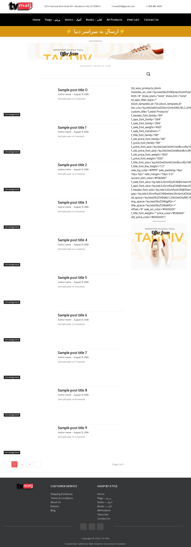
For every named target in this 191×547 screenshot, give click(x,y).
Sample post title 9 (72, 428)
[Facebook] (175, 7)
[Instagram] (181, 7)
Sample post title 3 (72, 202)
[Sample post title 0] (29, 101)
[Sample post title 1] (29, 139)
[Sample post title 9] (29, 439)
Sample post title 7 (72, 353)
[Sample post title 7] (29, 364)
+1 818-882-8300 (154, 6)
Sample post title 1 (72, 127)
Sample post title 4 (72, 240)
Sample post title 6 (72, 315)
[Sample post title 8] (29, 401)
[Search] (148, 74)
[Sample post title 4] (29, 251)
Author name (64, 94)
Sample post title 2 (72, 165)
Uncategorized (12, 114)
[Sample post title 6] (29, 326)
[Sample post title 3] (29, 214)
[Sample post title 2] (29, 176)
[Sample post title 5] (29, 289)
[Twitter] (100, 526)
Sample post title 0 (72, 90)
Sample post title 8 (72, 390)
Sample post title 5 (72, 277)
